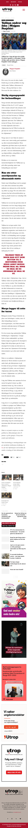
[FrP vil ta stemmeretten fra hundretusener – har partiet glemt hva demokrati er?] (5, 531)
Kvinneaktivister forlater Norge (5, 501)
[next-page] (17, 577)
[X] (16, 818)
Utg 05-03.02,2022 (9, 20)
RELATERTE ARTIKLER (8, 523)
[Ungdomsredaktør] (14, 741)
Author (3, 65)
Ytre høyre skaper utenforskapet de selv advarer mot (18, 563)
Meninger (7, 18)
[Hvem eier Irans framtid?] (5, 571)
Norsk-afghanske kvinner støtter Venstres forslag (17, 484)
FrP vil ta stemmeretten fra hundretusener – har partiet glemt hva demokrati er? (17, 531)
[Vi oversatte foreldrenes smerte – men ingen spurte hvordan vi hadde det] (5, 556)
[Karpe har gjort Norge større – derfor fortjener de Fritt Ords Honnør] (5, 539)
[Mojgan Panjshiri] (5, 71)
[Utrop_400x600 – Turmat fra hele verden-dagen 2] (14, 617)
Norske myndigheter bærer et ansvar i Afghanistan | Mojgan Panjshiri (6, 485)
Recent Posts (10, 65)
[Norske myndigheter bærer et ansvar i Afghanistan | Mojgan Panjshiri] (7, 477)
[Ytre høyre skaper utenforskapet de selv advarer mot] (5, 563)
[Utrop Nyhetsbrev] (14, 781)
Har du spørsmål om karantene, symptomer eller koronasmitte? (7, 515)
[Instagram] (11, 818)
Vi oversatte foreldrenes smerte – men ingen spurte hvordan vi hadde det (17, 556)
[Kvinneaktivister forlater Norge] (7, 495)
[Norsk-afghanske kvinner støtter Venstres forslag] (18, 477)
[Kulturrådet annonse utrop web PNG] (14, 700)
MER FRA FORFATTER (8, 526)
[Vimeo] (20, 818)
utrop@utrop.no (17, 812)
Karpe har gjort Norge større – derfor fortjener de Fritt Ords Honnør (18, 539)
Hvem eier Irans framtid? (16, 569)
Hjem (3, 18)
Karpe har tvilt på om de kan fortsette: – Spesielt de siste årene (20, 515)
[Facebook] (7, 818)
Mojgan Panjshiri (6, 31)
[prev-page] (14, 577)
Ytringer (13, 18)
